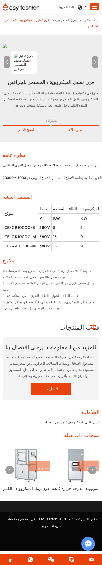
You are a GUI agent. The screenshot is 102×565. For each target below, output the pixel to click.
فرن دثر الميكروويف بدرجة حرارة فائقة (75, 488)
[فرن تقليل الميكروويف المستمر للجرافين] (51, 46)
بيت (96, 20)
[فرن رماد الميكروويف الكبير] (26, 465)
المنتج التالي (26, 129)
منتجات (85, 20)
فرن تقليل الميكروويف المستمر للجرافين (70, 422)
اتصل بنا (51, 389)
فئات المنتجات (79, 327)
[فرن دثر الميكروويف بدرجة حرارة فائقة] (75, 465)
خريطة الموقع (51, 526)
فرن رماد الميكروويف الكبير (26, 488)
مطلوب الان (75, 129)
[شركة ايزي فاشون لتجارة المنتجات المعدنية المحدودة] (21, 7)
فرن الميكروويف (65, 20)
